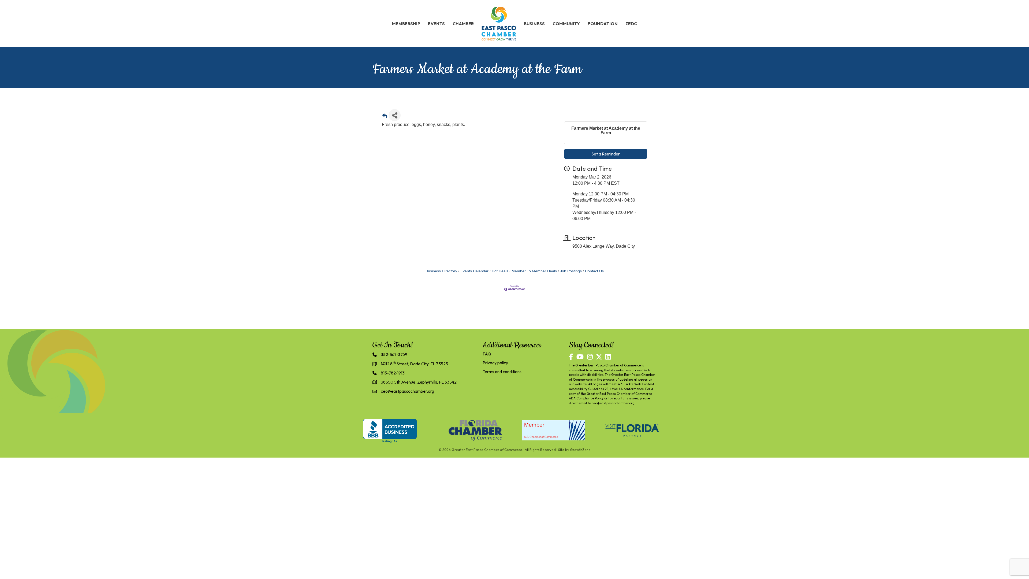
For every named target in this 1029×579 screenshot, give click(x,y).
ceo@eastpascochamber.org (613, 403)
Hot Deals (500, 271)
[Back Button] (384, 116)
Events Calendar (474, 271)
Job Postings (571, 271)
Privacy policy (495, 362)
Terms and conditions (502, 371)
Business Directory (441, 271)
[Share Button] (395, 115)
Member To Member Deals (534, 271)
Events (436, 23)
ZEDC (631, 23)
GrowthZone (580, 449)
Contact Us (594, 271)
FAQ (487, 354)
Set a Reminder (605, 154)
